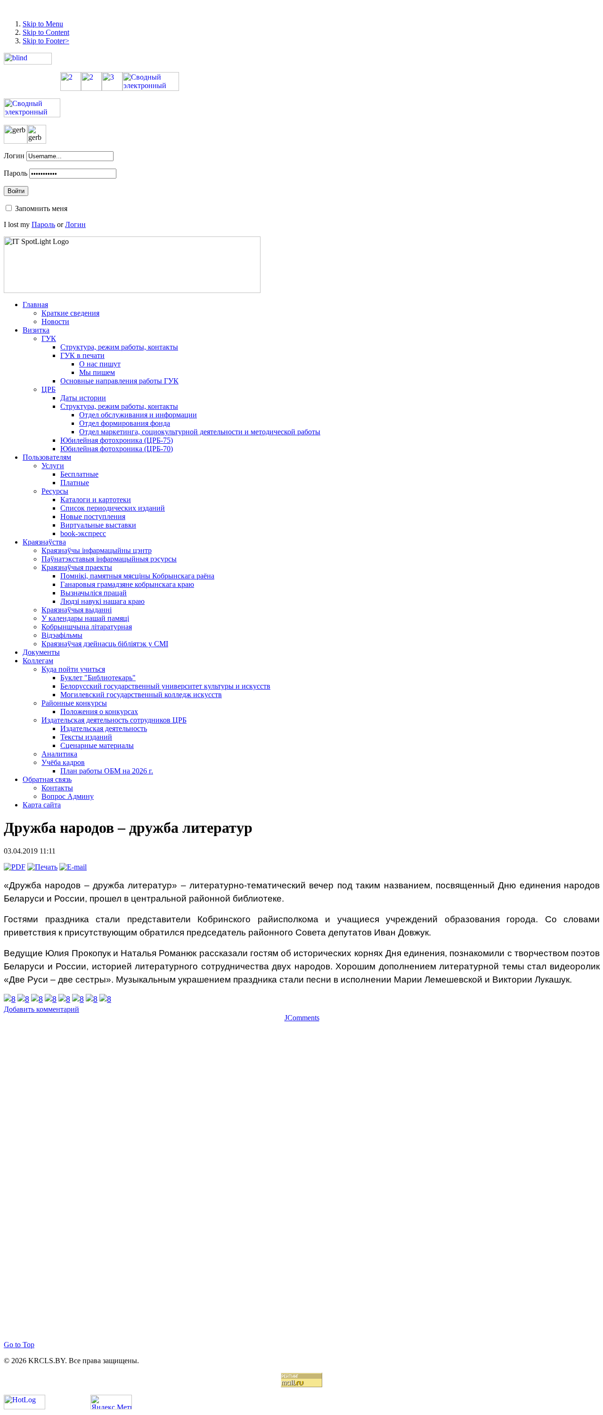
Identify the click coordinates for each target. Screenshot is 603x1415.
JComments (302, 1018)
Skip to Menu (43, 24)
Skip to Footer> (46, 41)
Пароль (15, 173)
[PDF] (14, 867)
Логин (14, 156)
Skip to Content (46, 32)
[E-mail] (73, 867)
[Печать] (42, 867)
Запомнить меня (41, 208)
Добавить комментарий (41, 1009)
